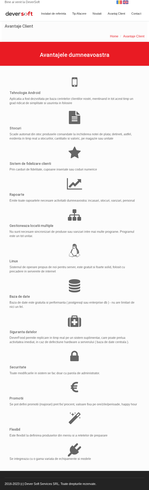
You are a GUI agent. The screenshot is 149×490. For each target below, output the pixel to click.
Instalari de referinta (53, 13)
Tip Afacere (79, 13)
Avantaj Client (116, 13)
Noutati (97, 13)
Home (114, 36)
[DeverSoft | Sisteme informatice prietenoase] (19, 14)
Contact (136, 13)
